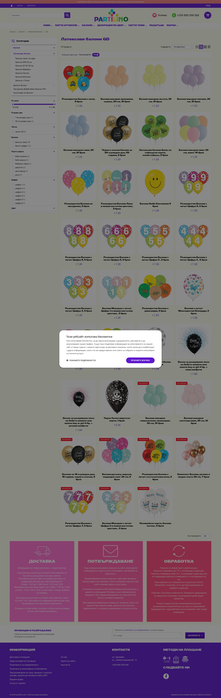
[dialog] (110, 349)
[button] (81, 360)
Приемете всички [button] (140, 360)
